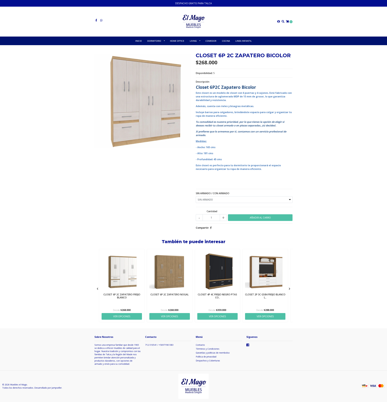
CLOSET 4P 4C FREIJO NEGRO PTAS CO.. (217, 296)
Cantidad (212, 211)
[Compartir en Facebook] (210, 227)
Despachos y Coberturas (208, 360)
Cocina (226, 40)
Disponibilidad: (204, 73)
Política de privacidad (206, 356)
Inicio (138, 40)
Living (193, 40)
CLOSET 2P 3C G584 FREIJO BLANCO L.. (265, 296)
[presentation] (97, 289)
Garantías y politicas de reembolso (213, 352)
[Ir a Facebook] (96, 20)
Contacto (200, 344)
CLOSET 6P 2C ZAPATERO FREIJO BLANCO (121, 296)
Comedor (210, 40)
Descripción (202, 81)
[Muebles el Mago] (193, 21)
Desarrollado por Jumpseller (48, 387)
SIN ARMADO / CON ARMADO (212, 193)
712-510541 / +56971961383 (159, 344)
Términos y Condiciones (207, 348)
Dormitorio (154, 40)
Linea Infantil (243, 40)
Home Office (177, 40)
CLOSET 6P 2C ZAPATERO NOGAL (169, 294)
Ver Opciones (121, 316)
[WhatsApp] (101, 20)
